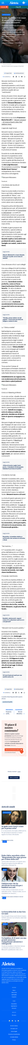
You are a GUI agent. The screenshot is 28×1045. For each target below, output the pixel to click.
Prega (17, 7)
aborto (4, 869)
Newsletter (14, 1004)
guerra (4, 841)
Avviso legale (14, 1031)
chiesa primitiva (7, 812)
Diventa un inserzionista (14, 1034)
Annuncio (14, 1008)
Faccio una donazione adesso (13, 749)
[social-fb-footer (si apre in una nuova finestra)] (12, 1021)
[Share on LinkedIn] (16, 76)
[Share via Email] (21, 76)
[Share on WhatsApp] (24, 76)
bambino (5, 924)
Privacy (14, 1040)
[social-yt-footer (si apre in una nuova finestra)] (9, 1021)
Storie (3, 11)
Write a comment (14, 777)
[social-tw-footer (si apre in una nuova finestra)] (15, 1021)
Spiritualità (14, 994)
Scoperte (14, 997)
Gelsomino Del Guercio (7, 43)
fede (4, 898)
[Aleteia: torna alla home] (14, 2)
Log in (19, 771)
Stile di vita (14, 992)
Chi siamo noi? (14, 1028)
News (14, 990)
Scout (4, 158)
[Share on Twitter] (19, 76)
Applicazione (14, 1006)
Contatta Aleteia (14, 1037)
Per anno (14, 1015)
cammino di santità (7, 702)
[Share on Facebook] (13, 76)
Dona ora (3, 7)
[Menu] (5, 3)
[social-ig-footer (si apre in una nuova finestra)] (18, 1021)
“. (14, 122)
